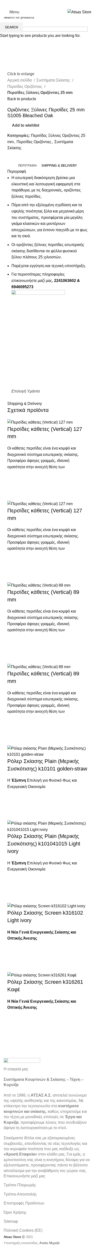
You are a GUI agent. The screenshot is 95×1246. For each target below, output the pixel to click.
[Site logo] (79, 12)
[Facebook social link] (35, 3)
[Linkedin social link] (60, 3)
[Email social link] (47, 3)
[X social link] (41, 3)
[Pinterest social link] (54, 3)
